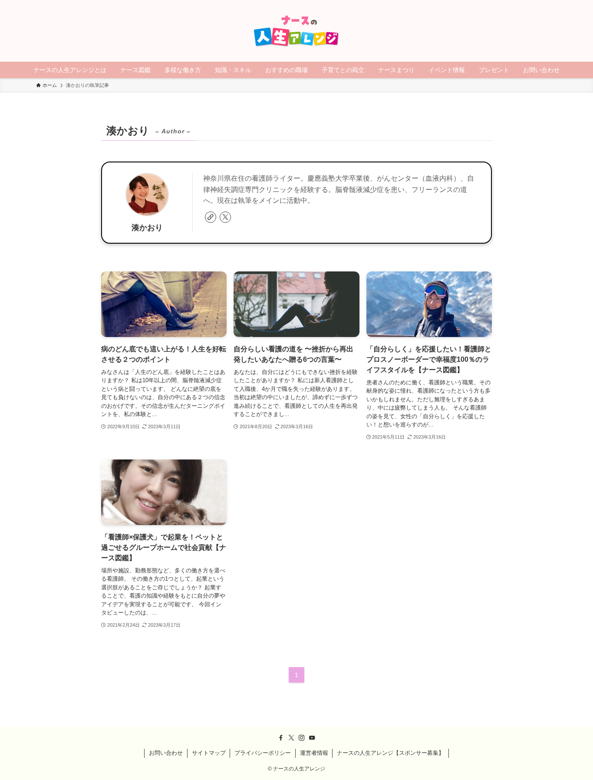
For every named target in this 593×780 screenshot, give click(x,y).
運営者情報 (314, 753)
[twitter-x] (225, 217)
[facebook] (281, 738)
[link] (210, 217)
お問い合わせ (166, 753)
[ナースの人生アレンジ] (296, 30)
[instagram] (302, 738)
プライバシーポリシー (262, 753)
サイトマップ (209, 753)
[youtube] (312, 738)
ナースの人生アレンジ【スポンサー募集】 (390, 753)
